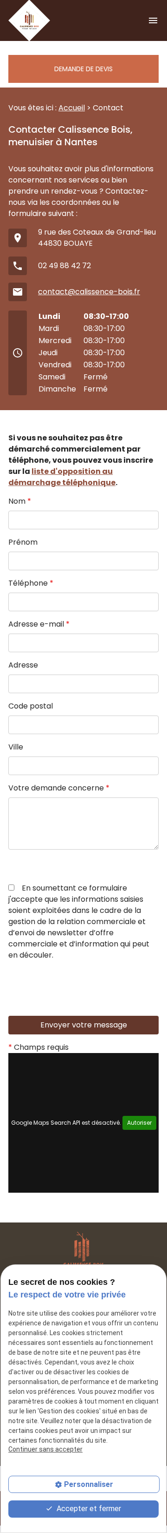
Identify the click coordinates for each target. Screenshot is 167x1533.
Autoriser (139, 1123)
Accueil (71, 107)
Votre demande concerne (58, 788)
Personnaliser (88, 1484)
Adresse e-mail (39, 624)
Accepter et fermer (88, 1508)
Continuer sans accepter (45, 1449)
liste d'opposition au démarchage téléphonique (62, 477)
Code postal (30, 706)
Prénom (23, 542)
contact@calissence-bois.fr (89, 291)
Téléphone (30, 583)
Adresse (23, 665)
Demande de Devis (83, 69)
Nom (19, 501)
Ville (15, 747)
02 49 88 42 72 (64, 265)
